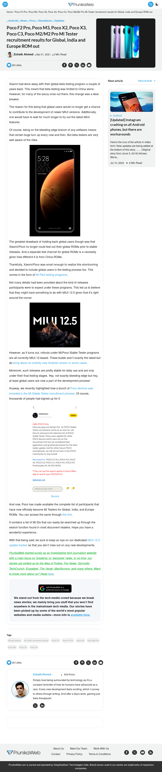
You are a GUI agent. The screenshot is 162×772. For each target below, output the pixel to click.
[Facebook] (126, 752)
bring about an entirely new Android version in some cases (50, 363)
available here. (80, 615)
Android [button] (13, 20)
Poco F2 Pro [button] (68, 640)
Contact (55, 754)
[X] (134, 752)
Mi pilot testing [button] (14, 640)
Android (117, 115)
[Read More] (131, 102)
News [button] (23, 20)
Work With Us (101, 748)
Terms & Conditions (100, 754)
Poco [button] (32, 20)
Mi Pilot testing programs (51, 274)
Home (10, 11)
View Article (145, 80)
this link (67, 514)
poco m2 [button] (80, 640)
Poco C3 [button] (55, 640)
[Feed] (150, 752)
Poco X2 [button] (23, 647)
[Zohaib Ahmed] (21, 689)
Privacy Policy (74, 754)
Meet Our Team (78, 748)
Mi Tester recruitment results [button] (36, 640)
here (51, 574)
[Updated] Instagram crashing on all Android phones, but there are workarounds (127, 127)
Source (55, 496)
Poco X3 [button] (33, 647)
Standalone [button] (45, 20)
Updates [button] (59, 20)
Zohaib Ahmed (23, 54)
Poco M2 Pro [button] (93, 640)
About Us (58, 748)
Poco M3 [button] (12, 647)
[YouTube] (142, 752)
